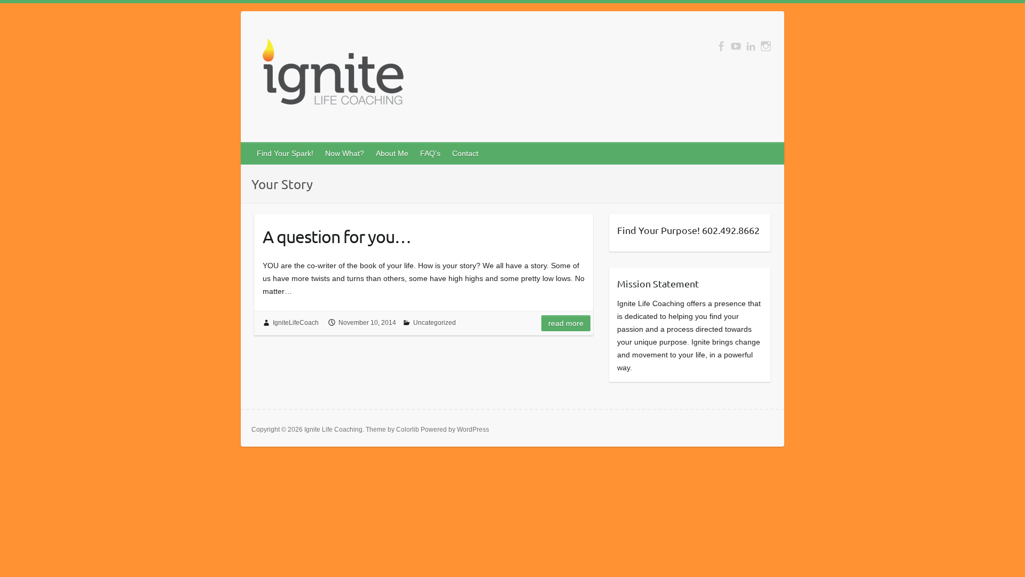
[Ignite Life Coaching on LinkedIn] (751, 46)
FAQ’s (430, 153)
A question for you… (337, 236)
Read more (566, 323)
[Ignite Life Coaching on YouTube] (736, 46)
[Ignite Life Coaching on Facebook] (721, 46)
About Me (392, 153)
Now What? (344, 153)
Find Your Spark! (285, 153)
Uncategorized (434, 322)
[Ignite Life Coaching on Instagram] (766, 46)
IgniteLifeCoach (296, 322)
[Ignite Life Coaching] (331, 75)
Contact (465, 153)
